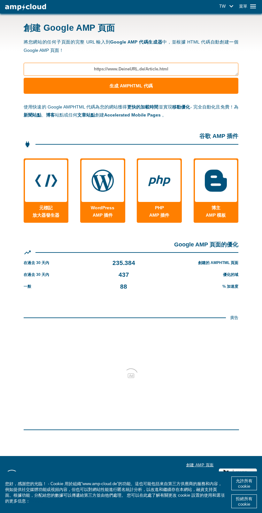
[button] (227, 6)
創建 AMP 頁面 (200, 465)
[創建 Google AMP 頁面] (25, 7)
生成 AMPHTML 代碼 (131, 85)
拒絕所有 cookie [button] (244, 501)
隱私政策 (38, 501)
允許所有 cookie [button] (244, 483)
